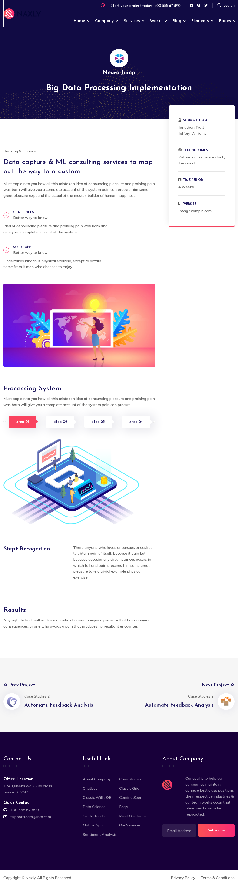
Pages (225, 20)
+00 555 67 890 (24, 809)
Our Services (130, 825)
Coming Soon (130, 797)
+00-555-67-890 (167, 6)
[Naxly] (22, 13)
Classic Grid (129, 788)
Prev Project (21, 685)
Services (132, 20)
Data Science (94, 806)
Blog (176, 20)
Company (104, 20)
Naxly (31, 877)
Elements (200, 20)
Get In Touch (94, 816)
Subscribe (216, 830)
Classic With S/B (97, 797)
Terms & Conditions (218, 877)
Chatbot (90, 788)
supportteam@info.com (30, 816)
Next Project (216, 685)
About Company (97, 779)
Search (229, 5)
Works (156, 20)
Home (79, 20)
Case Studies (130, 779)
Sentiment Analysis (100, 834)
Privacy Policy (183, 877)
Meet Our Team (132, 816)
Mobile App (93, 825)
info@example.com (195, 210)
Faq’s (123, 806)
